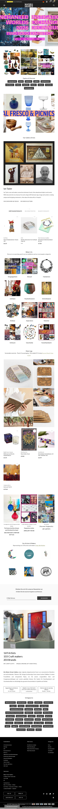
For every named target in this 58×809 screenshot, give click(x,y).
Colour (21, 706)
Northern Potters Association (14, 712)
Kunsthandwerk (29, 88)
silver (38, 729)
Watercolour (48, 712)
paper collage (39, 723)
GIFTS (12, 663)
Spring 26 (46, 56)
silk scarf (31, 729)
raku (7, 726)
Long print (28, 709)
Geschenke (49, 84)
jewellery (19, 719)
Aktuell (21, 81)
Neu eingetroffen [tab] (30, 211)
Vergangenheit (12, 81)
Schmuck (41, 84)
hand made (9, 719)
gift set (48, 716)
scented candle (24, 726)
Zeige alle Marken (40, 545)
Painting (38, 712)
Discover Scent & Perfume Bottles (11, 533)
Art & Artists (46, 529)
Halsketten (28, 81)
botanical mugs (21, 716)
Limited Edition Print (16, 709)
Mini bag (38, 709)
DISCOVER (46, 70)
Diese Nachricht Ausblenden (12, 806)
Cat (30, 702)
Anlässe (18, 84)
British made (21, 702)
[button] (5, 5)
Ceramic (38, 702)
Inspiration (25, 84)
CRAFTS (11, 70)
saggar (14, 726)
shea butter (21, 729)
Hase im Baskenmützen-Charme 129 (11, 240)
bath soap (10, 716)
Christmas (48, 702)
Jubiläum (36, 81)
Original (29, 712)
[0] (53, 1)
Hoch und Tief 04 (8, 487)
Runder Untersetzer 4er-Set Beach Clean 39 (29, 240)
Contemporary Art (32, 706)
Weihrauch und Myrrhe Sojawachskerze (9, 454)
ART (5, 663)
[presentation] (4, 226)
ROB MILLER (28, 70)
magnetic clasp (47, 719)
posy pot (49, 723)
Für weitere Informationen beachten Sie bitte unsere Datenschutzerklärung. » (37, 806)
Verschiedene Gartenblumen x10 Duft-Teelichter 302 (45, 454)
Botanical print (10, 702)
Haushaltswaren (46, 81)
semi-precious (48, 726)
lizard (38, 719)
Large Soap (44, 706)
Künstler (33, 84)
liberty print (29, 719)
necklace (9, 723)
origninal (28, 723)
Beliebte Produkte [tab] (43, 211)
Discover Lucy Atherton (11, 201)
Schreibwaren (9, 84)
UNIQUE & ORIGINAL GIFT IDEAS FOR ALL (26, 663)
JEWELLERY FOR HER (29, 530)
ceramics (32, 716)
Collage (13, 706)
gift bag (40, 716)
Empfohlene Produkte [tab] (15, 211)
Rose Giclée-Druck (25, 454)
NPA (45, 709)
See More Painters (25, 201)
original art (18, 723)
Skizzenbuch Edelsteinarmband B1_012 (45, 240)
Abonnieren (44, 598)
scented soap (36, 726)
